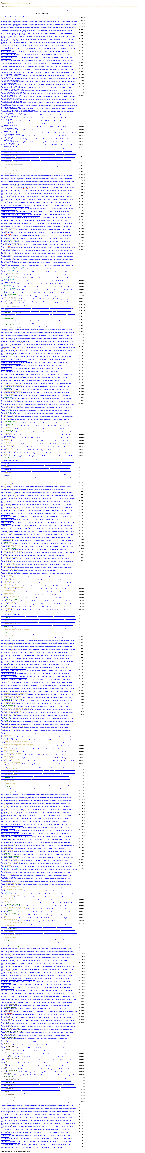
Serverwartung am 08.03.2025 (39, 26)
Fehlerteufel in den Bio (36, 878)
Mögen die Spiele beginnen (38, 84)
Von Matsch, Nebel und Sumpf (39, 20)
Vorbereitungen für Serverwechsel (38, 135)
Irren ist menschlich (37, 138)
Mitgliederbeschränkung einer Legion (38, 102)
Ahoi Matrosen (36, 50)
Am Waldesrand (38, 59)
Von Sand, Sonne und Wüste (39, 23)
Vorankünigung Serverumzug (37, 38)
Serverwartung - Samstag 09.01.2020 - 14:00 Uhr (38, 62)
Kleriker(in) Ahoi (36, 120)
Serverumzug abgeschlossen (36, 29)
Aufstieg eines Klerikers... (37, 259)
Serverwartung (37, 68)
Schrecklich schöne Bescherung (39, 80)
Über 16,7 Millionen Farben (37, 56)
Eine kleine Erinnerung (37, 283)
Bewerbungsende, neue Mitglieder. (38, 615)
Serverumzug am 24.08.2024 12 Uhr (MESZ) (38, 35)
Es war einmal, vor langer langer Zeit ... (37, 90)
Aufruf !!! (34, 733)
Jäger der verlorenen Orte (37, 53)
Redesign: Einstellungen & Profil (39, 105)
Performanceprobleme (37, 141)
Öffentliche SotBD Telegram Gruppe (38, 108)
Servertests (37, 476)
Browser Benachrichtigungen (38, 117)
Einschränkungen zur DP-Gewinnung (38, 114)
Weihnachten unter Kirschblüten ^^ (36, 219)
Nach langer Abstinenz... (38, 739)
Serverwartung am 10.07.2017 (39, 147)
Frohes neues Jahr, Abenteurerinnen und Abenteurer (39, 17)
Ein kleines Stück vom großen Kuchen (37, 74)
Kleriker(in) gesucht (38, 123)
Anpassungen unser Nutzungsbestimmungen (37, 93)
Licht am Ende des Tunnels (37, 129)
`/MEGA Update (36, 150)
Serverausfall (36, 515)
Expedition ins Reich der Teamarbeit (39, 99)
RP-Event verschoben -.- (36, 262)
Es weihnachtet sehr (38, 44)
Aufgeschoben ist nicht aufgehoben (37, 87)
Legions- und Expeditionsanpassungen (38, 96)
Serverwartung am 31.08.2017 (39, 132)
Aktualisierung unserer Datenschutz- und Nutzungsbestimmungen (38, 111)
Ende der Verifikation (38, 71)
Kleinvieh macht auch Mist (39, 144)
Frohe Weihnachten (36, 437)
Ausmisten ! (36, 464)
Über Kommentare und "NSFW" (38, 41)
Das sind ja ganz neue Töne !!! (37, 461)
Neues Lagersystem (38, 47)
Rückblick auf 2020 (37, 65)
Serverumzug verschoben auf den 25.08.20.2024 (37, 32)
